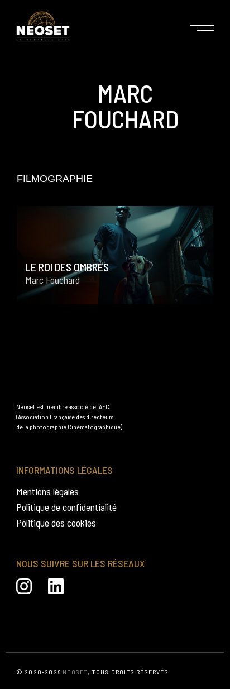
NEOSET (75, 672)
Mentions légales (47, 491)
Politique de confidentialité (66, 507)
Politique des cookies (56, 522)
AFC (104, 406)
